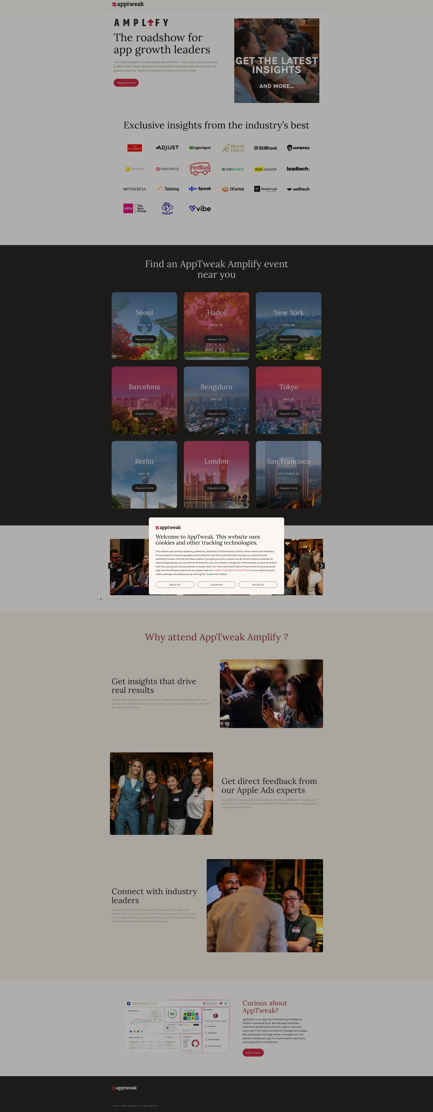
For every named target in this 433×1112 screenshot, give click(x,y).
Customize (216, 584)
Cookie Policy (221, 570)
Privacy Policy (240, 570)
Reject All (174, 584)
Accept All (258, 584)
